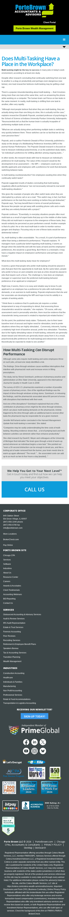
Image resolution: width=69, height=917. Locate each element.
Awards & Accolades (12, 586)
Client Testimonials (11, 590)
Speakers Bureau (10, 648)
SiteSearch (40, 847)
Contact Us (8, 603)
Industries (7, 568)
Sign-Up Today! (34, 716)
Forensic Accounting (12, 632)
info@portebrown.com (12, 528)
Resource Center (10, 577)
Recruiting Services (11, 640)
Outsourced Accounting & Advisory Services (22, 614)
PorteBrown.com (44, 841)
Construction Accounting (13, 673)
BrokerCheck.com (11, 539)
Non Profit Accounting (12, 690)
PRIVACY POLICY (52, 844)
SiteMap (28, 847)
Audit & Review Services (14, 619)
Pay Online (8, 545)
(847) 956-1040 (10, 522)
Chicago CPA (9, 555)
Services (7, 560)
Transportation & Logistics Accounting (19, 703)
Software (7, 564)
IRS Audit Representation (14, 623)
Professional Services (12, 695)
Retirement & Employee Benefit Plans (19, 644)
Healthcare (8, 677)
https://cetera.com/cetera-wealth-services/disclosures (30, 886)
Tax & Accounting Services (14, 653)
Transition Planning (11, 657)
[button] (64, 39)
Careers (6, 581)
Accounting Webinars (12, 594)
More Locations (10, 534)
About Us (7, 573)
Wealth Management (12, 661)
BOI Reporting (9, 599)
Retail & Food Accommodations (16, 699)
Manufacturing (9, 686)
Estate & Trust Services (13, 627)
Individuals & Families (12, 682)
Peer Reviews (9, 636)
